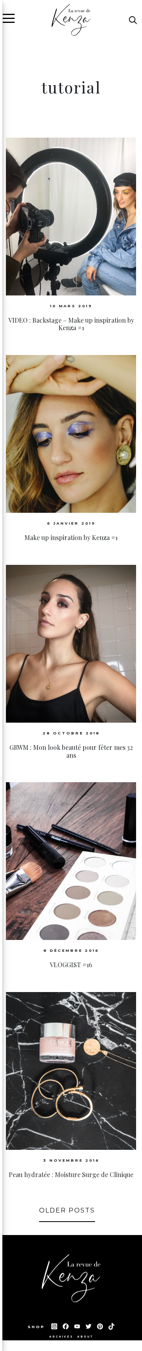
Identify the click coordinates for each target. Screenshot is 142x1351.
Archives (61, 1336)
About (85, 1336)
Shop (37, 1327)
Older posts (67, 1210)
